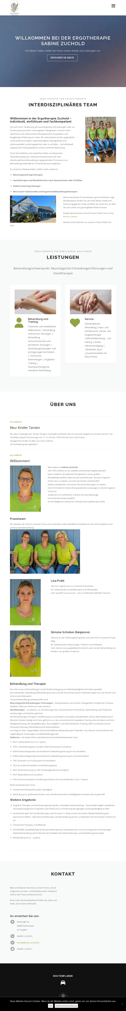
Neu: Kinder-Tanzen (25, 427)
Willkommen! (20, 460)
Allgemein (16, 422)
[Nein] (122, 1004)
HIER (12, 225)
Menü (113, 5)
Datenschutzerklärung (66, 1005)
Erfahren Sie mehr (62, 57)
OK (50, 1005)
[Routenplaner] (63, 982)
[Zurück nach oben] (63, 996)
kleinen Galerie (70, 216)
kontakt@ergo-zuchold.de (28, 942)
